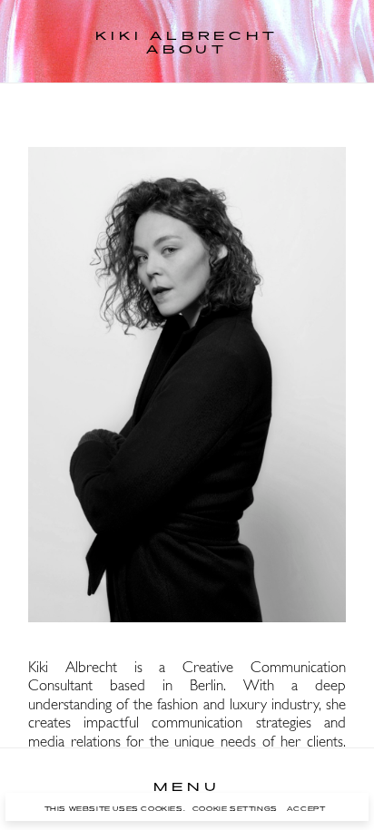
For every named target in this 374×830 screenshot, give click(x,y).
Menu (186, 788)
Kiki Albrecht (186, 37)
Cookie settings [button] (235, 809)
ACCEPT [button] (306, 809)
